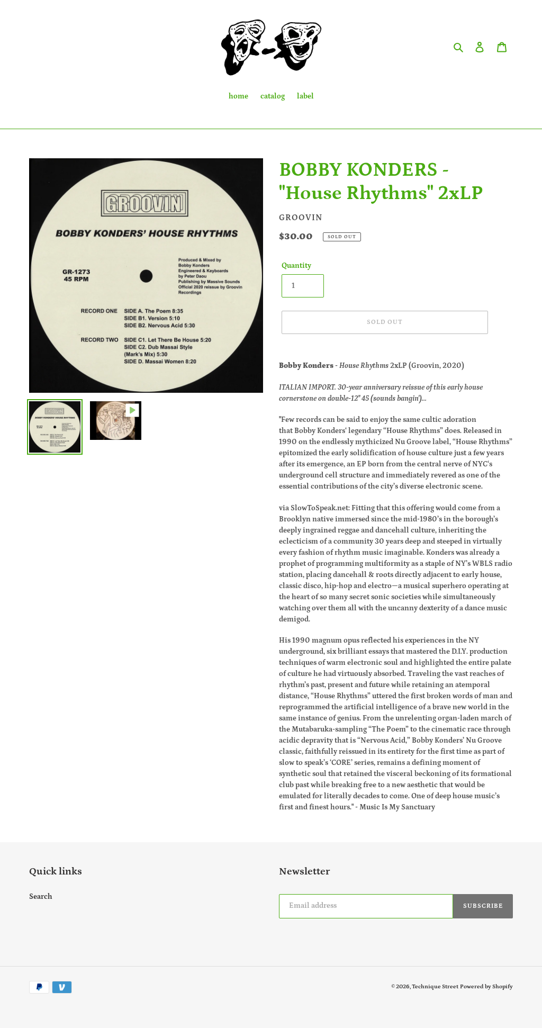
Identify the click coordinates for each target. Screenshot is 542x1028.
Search (40, 896)
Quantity (296, 265)
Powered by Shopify (486, 987)
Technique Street (435, 987)
